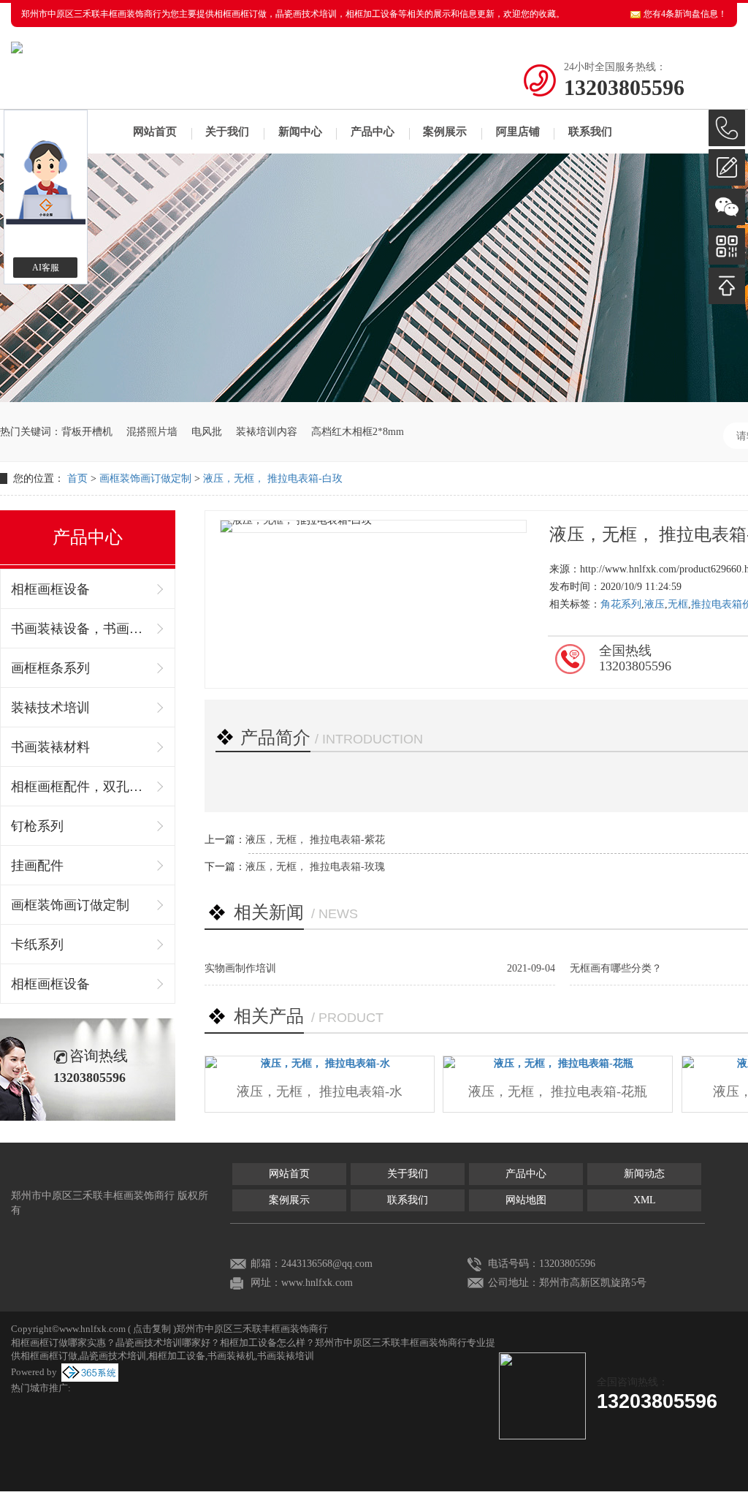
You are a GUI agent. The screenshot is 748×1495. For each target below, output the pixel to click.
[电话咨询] (727, 128)
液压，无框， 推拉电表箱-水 (319, 1091)
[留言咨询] (727, 167)
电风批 (206, 431)
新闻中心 (300, 131)
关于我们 (227, 131)
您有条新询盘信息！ (685, 14)
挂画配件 (37, 865)
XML (644, 1200)
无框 (678, 604)
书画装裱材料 (50, 747)
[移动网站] (727, 246)
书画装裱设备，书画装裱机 (80, 628)
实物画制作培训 (240, 968)
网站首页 (155, 131)
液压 (654, 604)
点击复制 (152, 1328)
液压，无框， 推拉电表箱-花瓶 (557, 1091)
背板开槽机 (86, 431)
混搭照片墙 (152, 431)
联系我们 (590, 131)
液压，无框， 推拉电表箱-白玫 (273, 478)
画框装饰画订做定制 (145, 478)
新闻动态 (644, 1173)
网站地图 (525, 1200)
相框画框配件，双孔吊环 (80, 786)
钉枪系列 (37, 826)
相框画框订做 (240, 14)
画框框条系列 (50, 668)
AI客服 (45, 267)
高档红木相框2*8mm (357, 431)
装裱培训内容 (266, 431)
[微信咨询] (727, 207)
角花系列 (620, 604)
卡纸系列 (37, 944)
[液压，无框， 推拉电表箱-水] (319, 1063)
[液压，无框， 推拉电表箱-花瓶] (557, 1063)
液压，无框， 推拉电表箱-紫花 (315, 839)
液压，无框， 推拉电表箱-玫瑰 (315, 866)
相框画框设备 (50, 589)
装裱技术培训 (50, 707)
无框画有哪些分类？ (616, 968)
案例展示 (445, 131)
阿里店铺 (518, 131)
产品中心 (372, 131)
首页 (77, 478)
